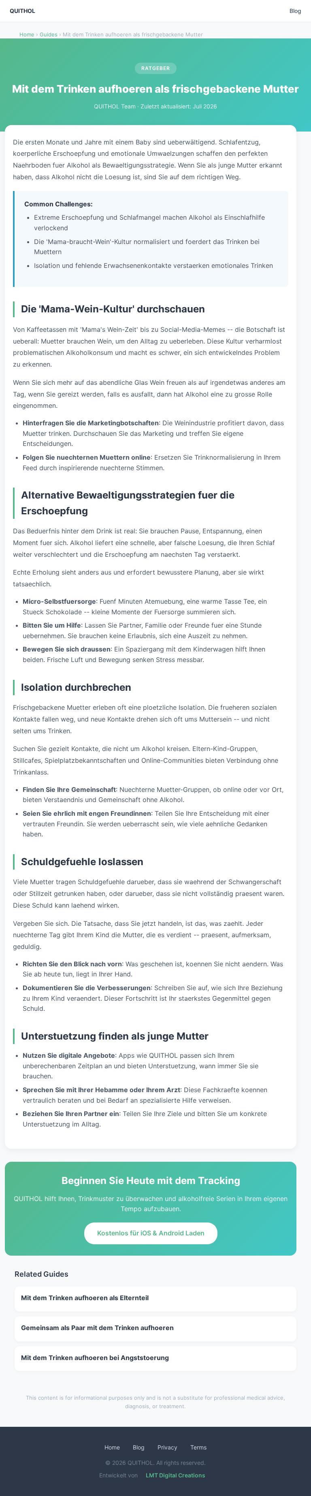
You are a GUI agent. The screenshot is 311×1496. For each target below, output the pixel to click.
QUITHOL (22, 10)
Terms (198, 1447)
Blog (295, 10)
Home (26, 34)
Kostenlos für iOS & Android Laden (150, 1233)
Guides (49, 34)
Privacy (167, 1447)
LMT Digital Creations (175, 1475)
